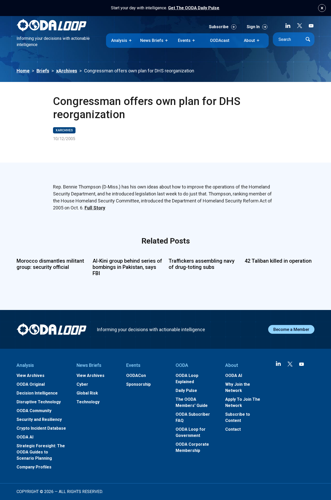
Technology (88, 401)
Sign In (253, 26)
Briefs (42, 70)
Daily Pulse (186, 390)
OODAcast (219, 40)
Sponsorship (138, 384)
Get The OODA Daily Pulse (193, 7)
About (249, 40)
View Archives (30, 375)
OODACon (136, 375)
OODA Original (31, 384)
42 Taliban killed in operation (278, 261)
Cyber (82, 384)
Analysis (119, 40)
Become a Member (291, 329)
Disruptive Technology (39, 401)
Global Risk (87, 393)
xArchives (66, 70)
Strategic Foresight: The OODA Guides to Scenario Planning (41, 452)
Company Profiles (34, 467)
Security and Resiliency (39, 419)
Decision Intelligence (37, 393)
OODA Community (34, 410)
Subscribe (219, 26)
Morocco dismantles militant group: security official (50, 264)
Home (23, 70)
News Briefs (151, 40)
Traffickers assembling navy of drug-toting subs (202, 264)
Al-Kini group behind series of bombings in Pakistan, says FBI (127, 267)
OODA (182, 365)
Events (184, 40)
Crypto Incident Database (41, 428)
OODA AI (25, 437)
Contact (233, 429)
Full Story (95, 207)
